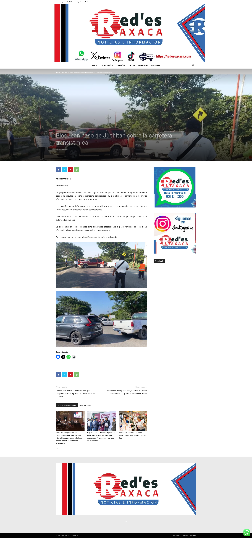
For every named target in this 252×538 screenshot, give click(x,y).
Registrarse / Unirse (83, 2)
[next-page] (61, 448)
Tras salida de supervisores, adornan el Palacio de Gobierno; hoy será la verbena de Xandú (127, 392)
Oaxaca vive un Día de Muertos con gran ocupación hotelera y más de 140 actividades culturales (75, 393)
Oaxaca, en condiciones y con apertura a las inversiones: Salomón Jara (132, 435)
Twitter (185, 535)
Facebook (159, 261)
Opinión (121, 65)
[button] (193, 65)
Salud (131, 65)
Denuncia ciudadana (149, 65)
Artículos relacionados (66, 405)
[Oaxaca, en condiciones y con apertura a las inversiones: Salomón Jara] (133, 421)
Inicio (95, 65)
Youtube (193, 535)
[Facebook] (194, 2)
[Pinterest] (70, 169)
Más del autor (85, 405)
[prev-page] (57, 448)
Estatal (64, 72)
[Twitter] (64, 169)
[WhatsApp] (76, 169)
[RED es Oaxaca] (126, 33)
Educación (107, 65)
